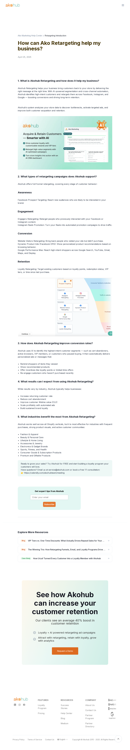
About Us (90, 705)
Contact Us (90, 710)
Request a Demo (65, 651)
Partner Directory (89, 725)
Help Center (66, 713)
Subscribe (49, 504)
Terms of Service (35, 739)
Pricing (41, 713)
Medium (64, 723)
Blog (63, 718)
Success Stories (65, 706)
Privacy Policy (19, 739)
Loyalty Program (42, 706)
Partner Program (89, 717)
